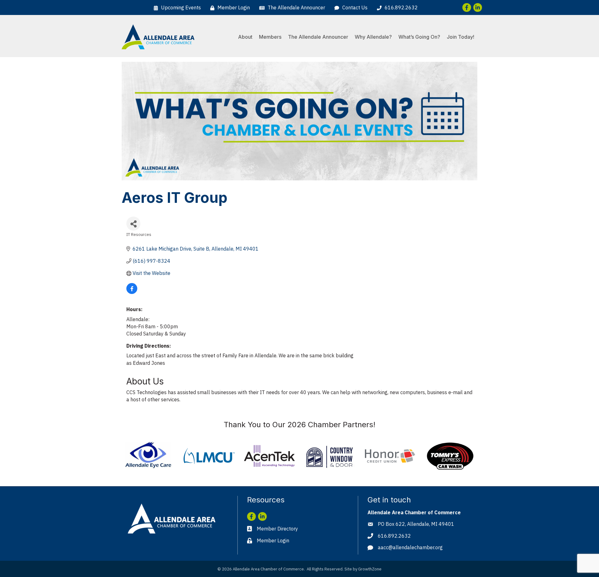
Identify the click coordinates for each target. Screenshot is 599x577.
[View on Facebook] (131, 292)
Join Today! (460, 37)
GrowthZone (370, 569)
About (245, 37)
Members (270, 37)
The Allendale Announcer (318, 37)
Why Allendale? (373, 37)
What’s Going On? (419, 37)
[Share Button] (133, 224)
